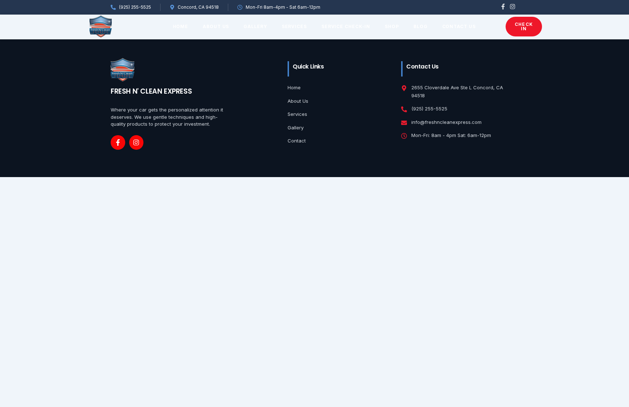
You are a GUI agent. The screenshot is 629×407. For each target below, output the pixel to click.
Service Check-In (345, 26)
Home (181, 26)
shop (392, 26)
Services (294, 26)
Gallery (255, 26)
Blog (421, 26)
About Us (216, 26)
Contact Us (459, 26)
